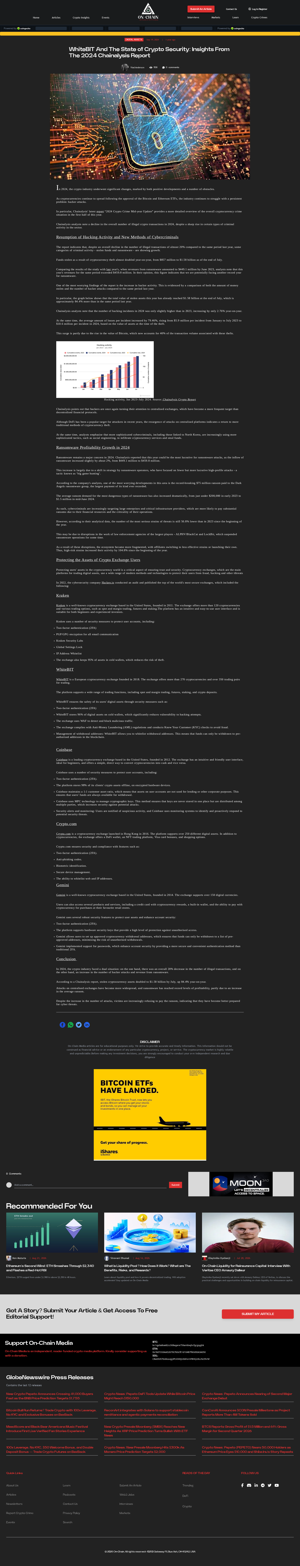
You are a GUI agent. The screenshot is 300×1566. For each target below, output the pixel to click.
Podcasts (69, 1494)
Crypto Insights (81, 17)
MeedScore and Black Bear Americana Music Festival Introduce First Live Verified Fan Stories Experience (47, 1429)
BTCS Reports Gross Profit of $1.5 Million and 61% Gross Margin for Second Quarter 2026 (244, 1429)
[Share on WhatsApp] (71, 1025)
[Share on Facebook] (62, 1025)
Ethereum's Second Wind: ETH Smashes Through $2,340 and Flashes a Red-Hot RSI (50, 1268)
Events (105, 17)
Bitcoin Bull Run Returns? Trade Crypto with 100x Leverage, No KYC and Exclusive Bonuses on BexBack (51, 1412)
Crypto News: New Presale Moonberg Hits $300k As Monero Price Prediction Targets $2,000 (144, 1449)
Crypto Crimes (259, 17)
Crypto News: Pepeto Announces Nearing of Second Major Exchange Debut (247, 1396)
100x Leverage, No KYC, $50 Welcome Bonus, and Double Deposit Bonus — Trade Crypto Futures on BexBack (49, 1449)
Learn (235, 17)
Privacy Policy (71, 1513)
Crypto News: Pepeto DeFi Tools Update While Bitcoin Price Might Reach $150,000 (149, 1396)
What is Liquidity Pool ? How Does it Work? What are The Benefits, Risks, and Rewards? (147, 1268)
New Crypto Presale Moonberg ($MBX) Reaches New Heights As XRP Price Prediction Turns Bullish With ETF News (146, 1431)
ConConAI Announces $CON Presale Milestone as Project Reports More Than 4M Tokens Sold (246, 1412)
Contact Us (231, 9)
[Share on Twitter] (79, 1025)
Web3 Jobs (127, 1494)
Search (67, 1522)
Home (36, 17)
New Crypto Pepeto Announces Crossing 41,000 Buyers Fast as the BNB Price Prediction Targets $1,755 (49, 1396)
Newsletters (14, 1504)
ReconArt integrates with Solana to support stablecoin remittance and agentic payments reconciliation (146, 1412)
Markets (216, 17)
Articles (56, 17)
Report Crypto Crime (19, 1513)
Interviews (193, 17)
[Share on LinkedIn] (87, 1025)
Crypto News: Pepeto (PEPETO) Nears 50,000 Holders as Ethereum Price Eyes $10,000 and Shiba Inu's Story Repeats (247, 1449)
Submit (176, 1185)
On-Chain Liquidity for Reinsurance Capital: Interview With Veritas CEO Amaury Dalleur (246, 1268)
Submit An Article (201, 9)
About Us (12, 1485)
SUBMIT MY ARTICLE (258, 1314)
